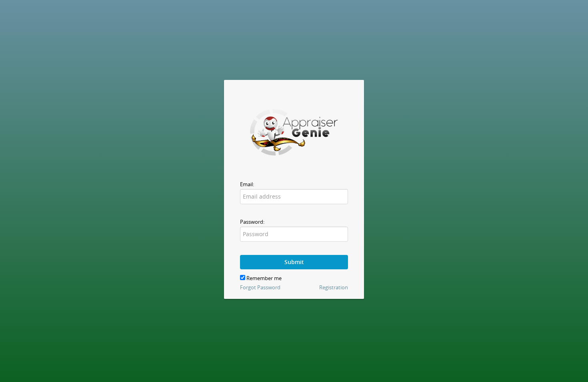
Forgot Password (260, 287)
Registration (333, 287)
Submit (294, 262)
